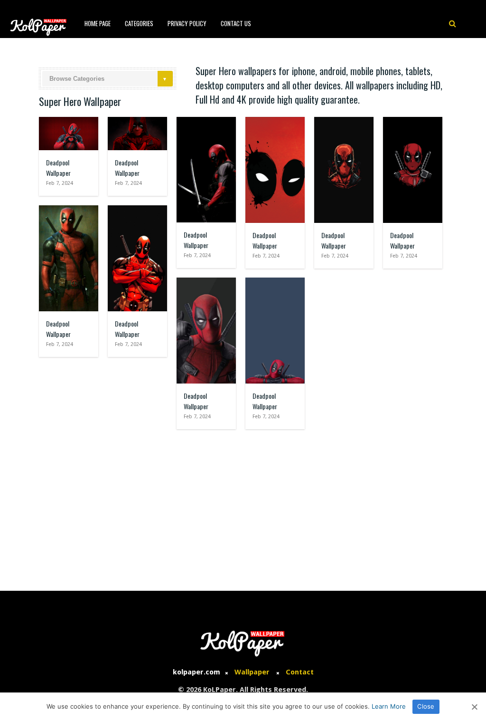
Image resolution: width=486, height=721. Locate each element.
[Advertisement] (243, 505)
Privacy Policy (187, 23)
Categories (139, 23)
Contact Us (236, 23)
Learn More (389, 706)
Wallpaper (252, 672)
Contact (300, 672)
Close (425, 706)
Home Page (97, 23)
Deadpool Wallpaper (58, 167)
